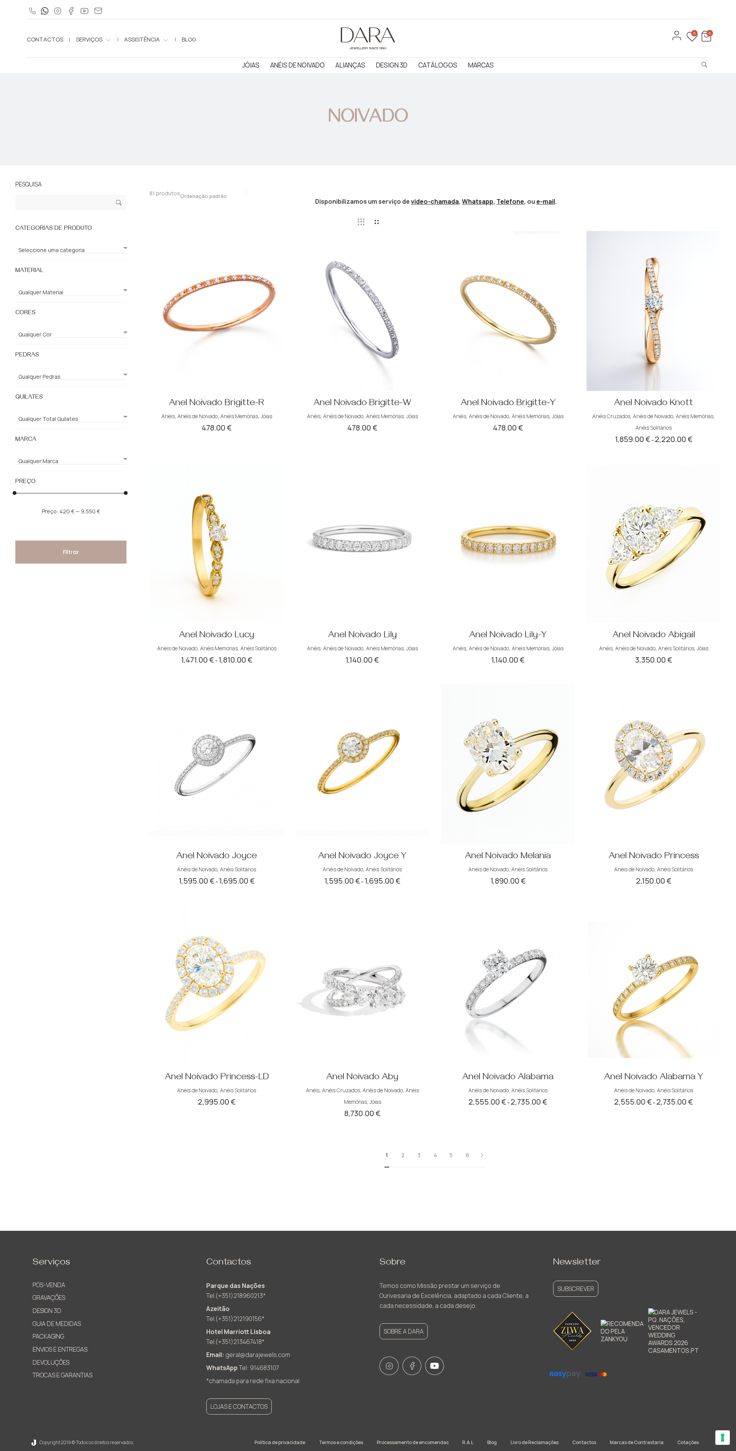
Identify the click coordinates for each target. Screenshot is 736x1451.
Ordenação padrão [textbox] (203, 196)
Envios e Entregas (60, 1349)
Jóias (251, 65)
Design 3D (391, 65)
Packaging (48, 1336)
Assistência (142, 39)
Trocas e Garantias (62, 1375)
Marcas (481, 65)
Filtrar (71, 552)
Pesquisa (119, 203)
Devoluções (51, 1362)
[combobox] (207, 194)
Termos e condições (341, 1442)
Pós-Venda (49, 1285)
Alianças (350, 65)
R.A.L (467, 1442)
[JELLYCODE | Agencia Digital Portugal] (34, 1442)
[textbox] (71, 250)
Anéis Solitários (654, 427)
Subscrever (575, 1288)
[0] (705, 39)
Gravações (49, 1297)
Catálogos (437, 65)
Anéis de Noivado (297, 65)
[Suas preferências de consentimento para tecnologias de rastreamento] (722, 1437)
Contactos (45, 39)
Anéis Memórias (239, 416)
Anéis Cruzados (611, 416)
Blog (189, 39)
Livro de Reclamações (535, 1442)
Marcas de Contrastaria (637, 1442)
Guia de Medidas (57, 1323)
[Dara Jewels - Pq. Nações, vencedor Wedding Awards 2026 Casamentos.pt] (673, 1331)
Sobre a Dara (404, 1331)
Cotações (688, 1442)
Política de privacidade (280, 1442)
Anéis (168, 416)
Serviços (89, 39)
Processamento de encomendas (413, 1442)
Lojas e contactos (239, 1406)
